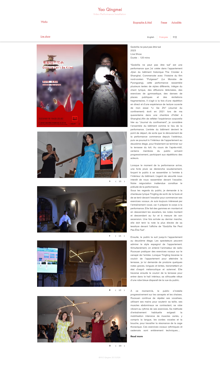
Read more (137, 336)
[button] (82, 160)
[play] (110, 180)
